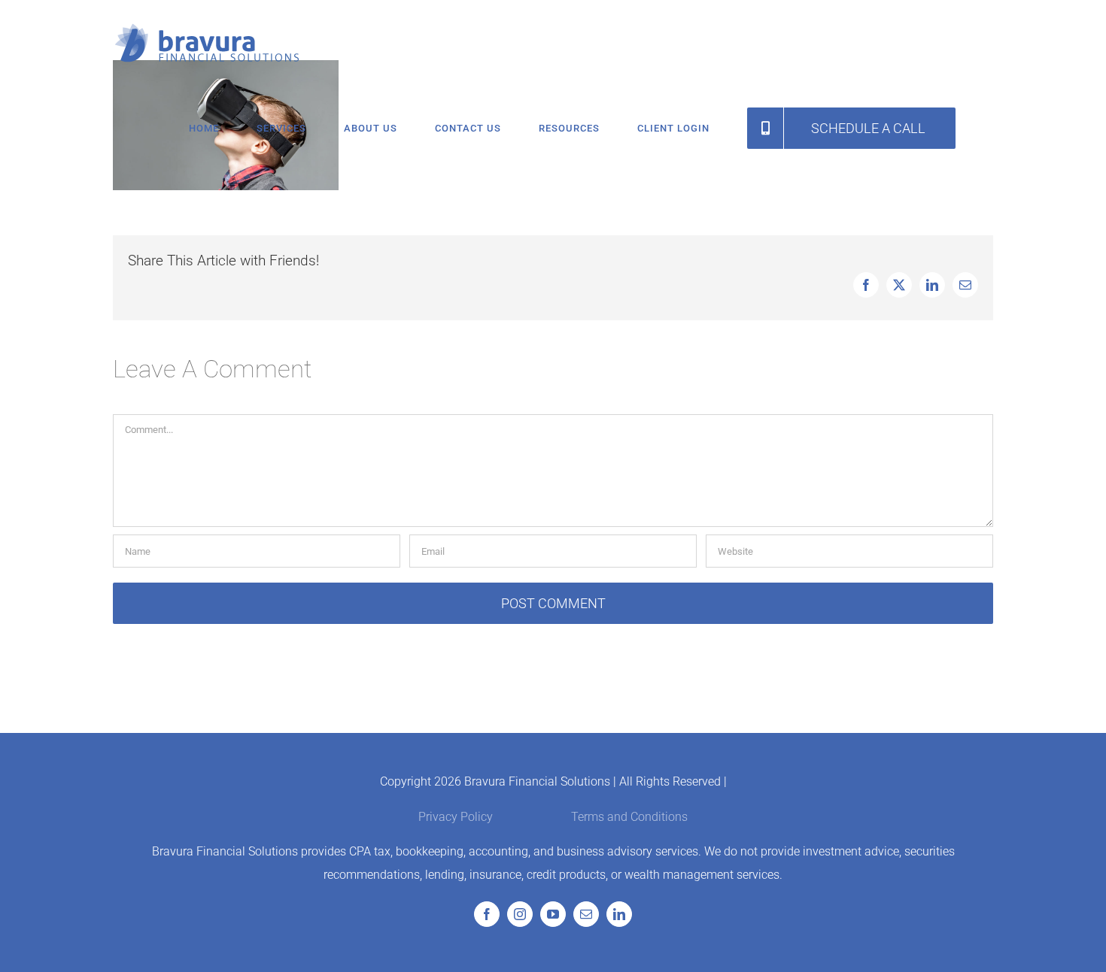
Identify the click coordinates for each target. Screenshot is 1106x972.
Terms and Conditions (629, 817)
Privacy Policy (455, 817)
